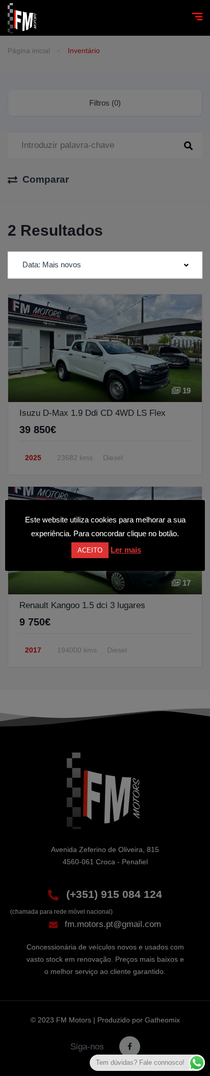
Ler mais (126, 549)
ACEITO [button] (89, 550)
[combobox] (105, 265)
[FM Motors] (23, 18)
